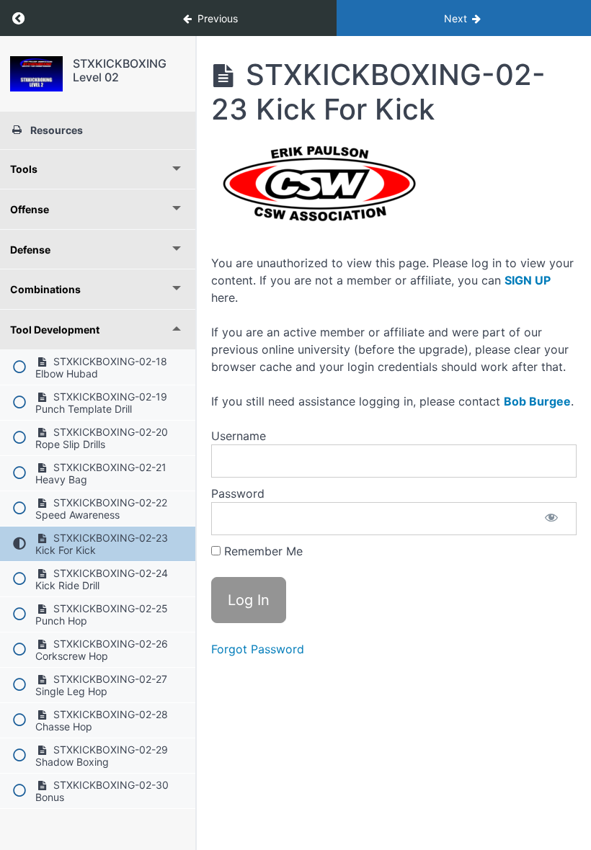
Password (238, 493)
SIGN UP (528, 280)
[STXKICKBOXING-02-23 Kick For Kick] (36, 73)
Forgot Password (257, 649)
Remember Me (262, 551)
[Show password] (551, 518)
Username (238, 436)
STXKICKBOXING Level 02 (119, 70)
